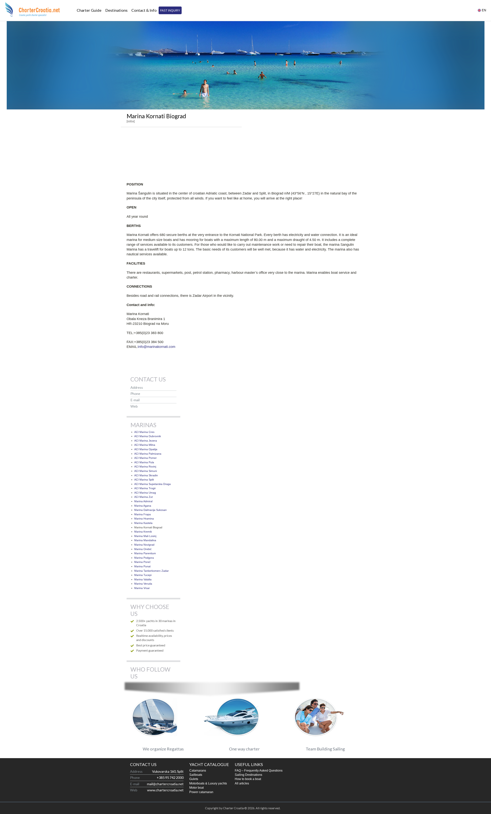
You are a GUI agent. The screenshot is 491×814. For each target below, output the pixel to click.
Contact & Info (144, 10)
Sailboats (195, 774)
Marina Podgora (144, 557)
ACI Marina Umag (145, 492)
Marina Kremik (143, 531)
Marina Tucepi (143, 575)
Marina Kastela (143, 522)
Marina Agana (142, 505)
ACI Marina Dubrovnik (147, 436)
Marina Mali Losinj (145, 536)
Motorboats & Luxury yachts (208, 783)
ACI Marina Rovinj (145, 466)
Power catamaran (201, 792)
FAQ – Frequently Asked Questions (259, 770)
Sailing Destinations (248, 774)
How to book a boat (248, 779)
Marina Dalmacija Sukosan (150, 509)
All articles (242, 783)
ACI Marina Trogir (145, 488)
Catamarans (197, 770)
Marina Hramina (144, 518)
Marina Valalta (143, 579)
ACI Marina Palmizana (147, 453)
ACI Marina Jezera (145, 440)
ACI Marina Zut (143, 496)
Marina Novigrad (144, 544)
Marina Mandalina (145, 540)
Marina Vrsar (142, 588)
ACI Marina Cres (144, 431)
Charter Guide (89, 10)
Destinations (116, 10)
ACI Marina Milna (144, 444)
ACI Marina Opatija (145, 449)
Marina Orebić (143, 549)
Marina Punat (142, 566)
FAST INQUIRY (170, 10)
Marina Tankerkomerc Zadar (151, 570)
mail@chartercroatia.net (158, 400)
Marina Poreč (142, 561)
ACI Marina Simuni (145, 470)
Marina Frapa (142, 514)
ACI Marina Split (144, 479)
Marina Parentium (145, 553)
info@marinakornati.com (156, 347)
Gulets (193, 779)
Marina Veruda (143, 583)
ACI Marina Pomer (145, 457)
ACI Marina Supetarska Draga (152, 484)
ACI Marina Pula (144, 462)
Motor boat (196, 787)
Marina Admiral (143, 501)
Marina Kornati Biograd (148, 527)
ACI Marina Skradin (146, 475)
